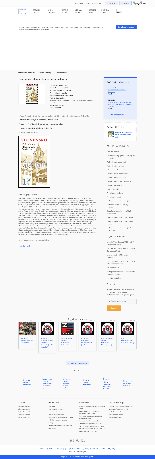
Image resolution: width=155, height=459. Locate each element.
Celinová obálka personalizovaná (119, 181)
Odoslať (114, 308)
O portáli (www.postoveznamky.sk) (120, 406)
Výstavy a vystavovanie (56, 415)
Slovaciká (52, 406)
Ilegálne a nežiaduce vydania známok (61, 417)
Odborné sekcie (92, 11)
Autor (81, 3)
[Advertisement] (77, 54)
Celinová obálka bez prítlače (117, 174)
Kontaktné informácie (116, 412)
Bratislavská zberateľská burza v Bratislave (27, 341)
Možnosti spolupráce (116, 415)
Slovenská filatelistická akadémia (89, 421)
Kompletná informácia (126, 27)
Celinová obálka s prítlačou (116, 178)
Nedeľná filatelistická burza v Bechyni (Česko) (127, 341)
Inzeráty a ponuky (105, 11)
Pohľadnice (52, 428)
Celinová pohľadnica (114, 185)
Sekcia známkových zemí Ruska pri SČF (91, 424)
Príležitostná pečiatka (115, 193)
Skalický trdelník (113, 268)
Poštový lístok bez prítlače (117, 162)
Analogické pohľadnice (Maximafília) (60, 425)
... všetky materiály (114, 278)
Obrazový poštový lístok (116, 170)
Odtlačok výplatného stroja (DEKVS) (120, 217)
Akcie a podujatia (51, 11)
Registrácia (125, 3)
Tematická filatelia (55, 412)
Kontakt (87, 3)
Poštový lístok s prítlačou (116, 166)
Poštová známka (61, 73)
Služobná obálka (113, 189)
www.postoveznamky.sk (26, 73)
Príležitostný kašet (114, 197)
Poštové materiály (65, 11)
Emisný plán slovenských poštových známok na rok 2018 (123, 135)
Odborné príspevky (36, 11)
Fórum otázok (96, 3)
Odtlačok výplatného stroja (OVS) (119, 201)
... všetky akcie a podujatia (116, 115)
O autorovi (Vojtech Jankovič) (118, 409)
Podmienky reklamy (115, 417)
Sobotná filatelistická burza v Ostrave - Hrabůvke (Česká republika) (47, 343)
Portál (76, 3)
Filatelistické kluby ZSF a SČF (88, 431)
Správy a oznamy (78, 11)
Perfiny (51, 423)
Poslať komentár (24, 246)
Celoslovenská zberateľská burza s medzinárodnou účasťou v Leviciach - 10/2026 (120, 104)
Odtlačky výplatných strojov (58, 420)
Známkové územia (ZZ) (56, 409)
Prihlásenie (111, 3)
